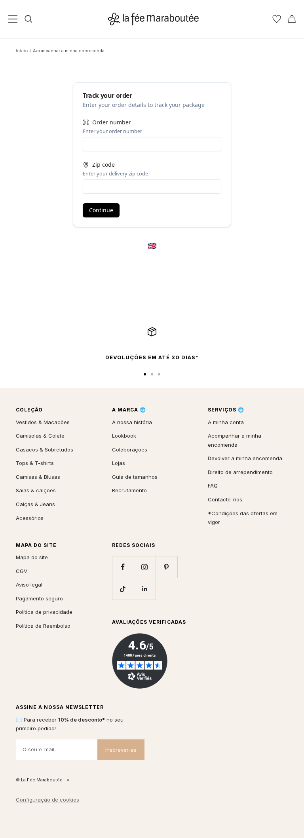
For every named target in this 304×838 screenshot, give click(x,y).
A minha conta (226, 422)
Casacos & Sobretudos (44, 449)
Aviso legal (29, 584)
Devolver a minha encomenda (245, 458)
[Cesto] (292, 19)
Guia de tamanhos (135, 477)
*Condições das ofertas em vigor (242, 518)
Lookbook (124, 435)
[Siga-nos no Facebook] (123, 567)
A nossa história (132, 422)
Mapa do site (32, 557)
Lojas (118, 463)
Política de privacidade (44, 612)
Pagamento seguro (39, 598)
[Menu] (12, 19)
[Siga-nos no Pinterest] (166, 567)
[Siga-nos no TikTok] (123, 589)
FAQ (213, 485)
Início (22, 50)
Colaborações (129, 449)
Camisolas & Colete (40, 435)
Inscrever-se (121, 750)
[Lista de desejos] (277, 19)
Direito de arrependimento (240, 472)
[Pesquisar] (28, 19)
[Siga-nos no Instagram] (145, 567)
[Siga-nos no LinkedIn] (145, 589)
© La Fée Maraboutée (39, 780)
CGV (21, 571)
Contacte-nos (225, 499)
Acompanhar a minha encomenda (234, 440)
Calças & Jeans (35, 504)
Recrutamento (129, 490)
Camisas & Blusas (38, 477)
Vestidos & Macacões (43, 422)
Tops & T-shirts (35, 463)
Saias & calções (36, 490)
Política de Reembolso (43, 626)
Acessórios (30, 518)
